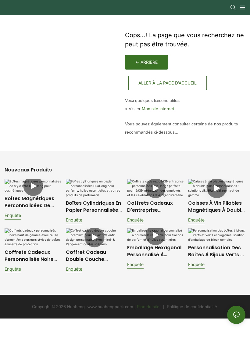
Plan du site (149, 306)
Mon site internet (158, 108)
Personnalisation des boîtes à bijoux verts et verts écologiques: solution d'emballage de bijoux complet (216, 251)
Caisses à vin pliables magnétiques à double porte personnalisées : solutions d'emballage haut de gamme (216, 207)
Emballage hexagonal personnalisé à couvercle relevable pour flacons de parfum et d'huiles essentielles (154, 251)
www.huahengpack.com (111, 306)
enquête (13, 215)
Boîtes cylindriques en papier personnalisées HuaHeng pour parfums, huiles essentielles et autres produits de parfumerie (93, 207)
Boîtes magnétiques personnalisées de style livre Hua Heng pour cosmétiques (30, 202)
